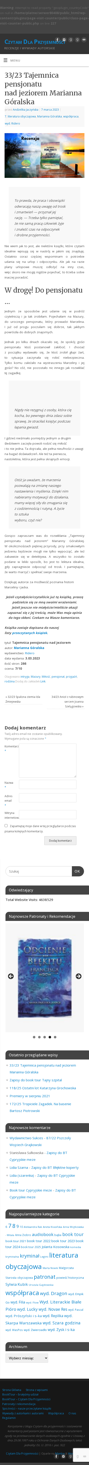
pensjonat (58, 677)
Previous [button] (11, 976)
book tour (73, 1234)
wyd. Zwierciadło (35, 1330)
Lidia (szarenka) (22, 1175)
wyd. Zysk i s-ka (61, 1329)
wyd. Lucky (27, 1309)
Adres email (8, 800)
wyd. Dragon (53, 1293)
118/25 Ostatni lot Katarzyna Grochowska (43, 1088)
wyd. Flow (32, 1302)
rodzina (10, 681)
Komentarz (8, 748)
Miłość (46, 677)
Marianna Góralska (49, 116)
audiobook (42, 1234)
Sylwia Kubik (16, 1284)
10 (21, 1227)
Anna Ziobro (23, 1235)
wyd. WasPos (14, 1330)
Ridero (29, 653)
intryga (25, 677)
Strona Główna (11, 1390)
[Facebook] (57, 39)
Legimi (44, 1256)
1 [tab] (34, 1037)
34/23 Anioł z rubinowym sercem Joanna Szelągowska (68, 701)
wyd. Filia (17, 1302)
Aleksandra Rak (33, 1227)
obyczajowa (25, 1277)
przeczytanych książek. (30, 633)
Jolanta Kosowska (55, 1246)
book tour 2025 (31, 1247)
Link (42, 681)
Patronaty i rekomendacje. (19, 1404)
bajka (57, 1235)
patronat (44, 1276)
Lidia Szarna (19, 1167)
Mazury (35, 677)
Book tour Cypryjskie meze (31, 1190)
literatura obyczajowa (22, 116)
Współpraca (56, 1413)
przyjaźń (71, 677)
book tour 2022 (38, 1241)
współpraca (71, 116)
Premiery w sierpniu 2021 (30, 1096)
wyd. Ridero (12, 123)
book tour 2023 (63, 1241)
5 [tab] (55, 1037)
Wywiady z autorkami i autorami (23, 1413)
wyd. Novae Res (53, 1309)
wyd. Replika (53, 1315)
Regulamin (9, 1418)
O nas (72, 1413)
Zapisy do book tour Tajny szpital (36, 1080)
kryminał (29, 1256)
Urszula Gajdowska (41, 1284)
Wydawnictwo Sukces (26, 1138)
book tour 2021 (15, 1241)
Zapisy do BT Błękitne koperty (55, 1167)
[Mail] (83, 39)
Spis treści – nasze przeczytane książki (26, 1408)
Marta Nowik (50, 1268)
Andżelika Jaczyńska (25, 110)
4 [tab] (50, 1037)
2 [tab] (39, 1037)
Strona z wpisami (37, 1390)
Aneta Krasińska (52, 1227)
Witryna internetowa (8, 815)
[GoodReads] (70, 39)
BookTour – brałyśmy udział (20, 1394)
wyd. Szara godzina (62, 1323)
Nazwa (8, 785)
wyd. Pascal (75, 1309)
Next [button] (78, 976)
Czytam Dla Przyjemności (34, 41)
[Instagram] (63, 39)
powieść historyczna (70, 1278)
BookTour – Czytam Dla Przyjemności (26, 1399)
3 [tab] (44, 1037)
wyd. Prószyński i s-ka (23, 1315)
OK (76, 871)
